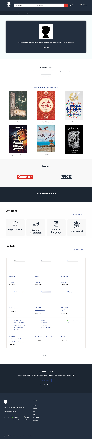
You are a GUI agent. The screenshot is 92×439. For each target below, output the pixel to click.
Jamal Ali (11, 342)
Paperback (12, 276)
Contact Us (37, 13)
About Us (12, 13)
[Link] (51, 384)
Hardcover (64, 276)
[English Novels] (15, 224)
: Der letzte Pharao (13, 308)
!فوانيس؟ (63, 310)
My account (29, 13)
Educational (77, 231)
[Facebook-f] (40, 384)
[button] (4, 5)
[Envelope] (47, 384)
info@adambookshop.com (10, 411)
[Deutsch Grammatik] (36, 225)
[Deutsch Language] (56, 224)
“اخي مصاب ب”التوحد (66, 336)
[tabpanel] (46, 304)
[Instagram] (44, 384)
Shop (18, 13)
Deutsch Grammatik (35, 231)
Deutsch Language (56, 231)
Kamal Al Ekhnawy (18, 342)
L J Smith (11, 282)
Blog (23, 13)
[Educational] (77, 225)
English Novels (15, 229)
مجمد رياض (37, 282)
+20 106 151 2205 (8, 413)
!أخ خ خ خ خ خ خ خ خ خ (40, 310)
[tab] (7, 255)
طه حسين (63, 282)
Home (6, 13)
